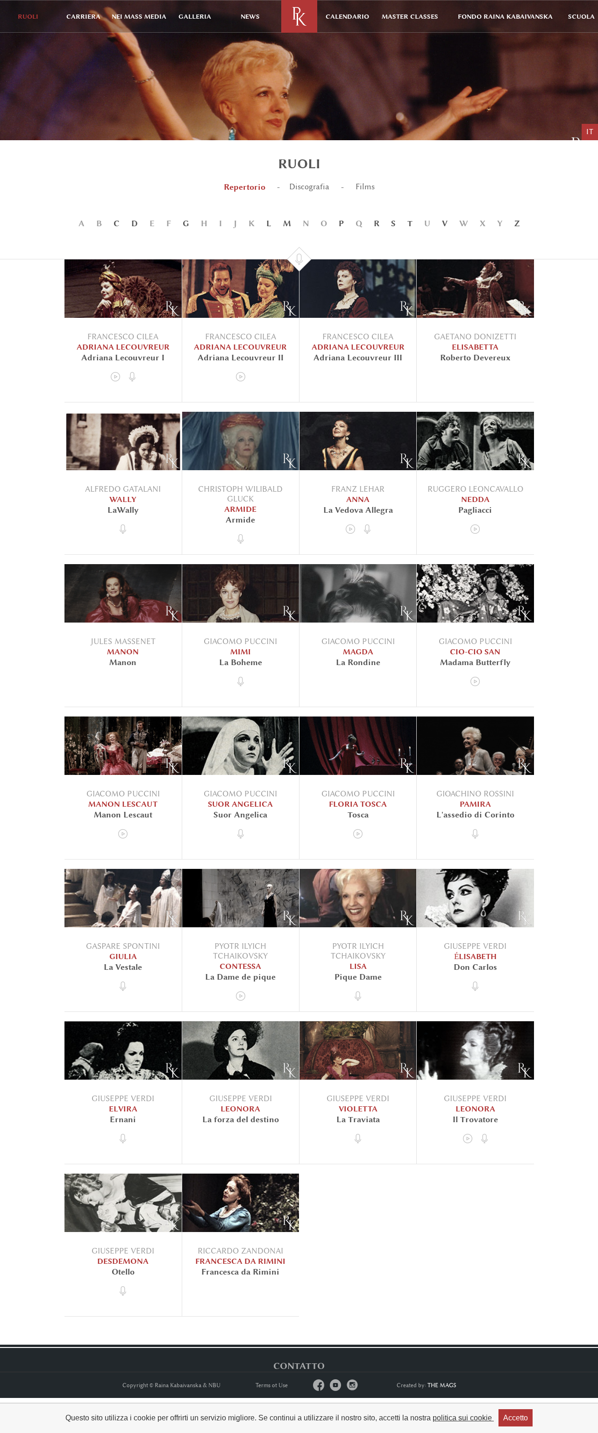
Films (364, 187)
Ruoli (28, 16)
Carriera (83, 16)
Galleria (194, 16)
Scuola (581, 16)
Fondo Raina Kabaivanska (505, 16)
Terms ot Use (272, 1385)
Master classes (410, 16)
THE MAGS (441, 1385)
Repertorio (244, 186)
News (250, 16)
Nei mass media (139, 16)
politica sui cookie (463, 1418)
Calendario (347, 16)
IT (589, 132)
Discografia (309, 187)
